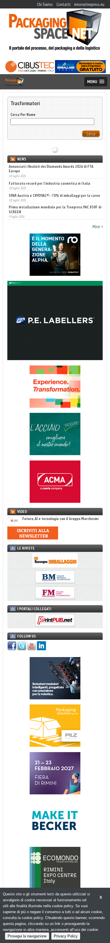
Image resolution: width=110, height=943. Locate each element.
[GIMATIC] (55, 697)
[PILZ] (55, 745)
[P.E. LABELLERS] (55, 358)
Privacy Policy (66, 936)
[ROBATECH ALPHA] (55, 274)
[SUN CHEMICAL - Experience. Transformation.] (55, 406)
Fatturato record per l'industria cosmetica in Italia (49, 183)
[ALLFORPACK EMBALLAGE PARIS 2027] (80, 71)
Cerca (91, 133)
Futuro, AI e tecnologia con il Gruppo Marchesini (60, 519)
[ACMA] (55, 501)
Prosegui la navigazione (27, 936)
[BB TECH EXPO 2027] (55, 793)
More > (97, 226)
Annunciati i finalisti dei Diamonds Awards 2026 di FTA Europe (51, 168)
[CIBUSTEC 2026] (29, 71)
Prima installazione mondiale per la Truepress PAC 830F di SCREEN (55, 209)
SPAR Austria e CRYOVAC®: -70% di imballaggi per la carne (54, 195)
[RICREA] (55, 453)
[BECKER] (55, 840)
